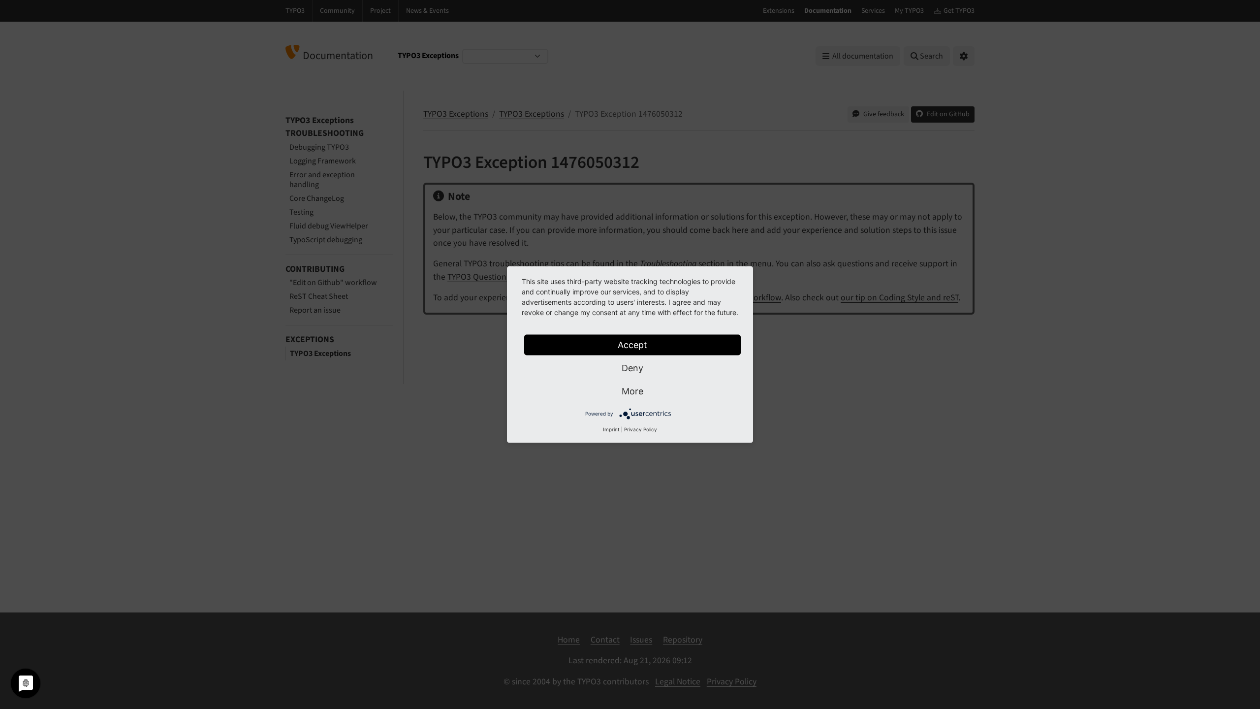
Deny (632, 368)
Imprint (611, 429)
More (632, 391)
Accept (632, 345)
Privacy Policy (640, 429)
